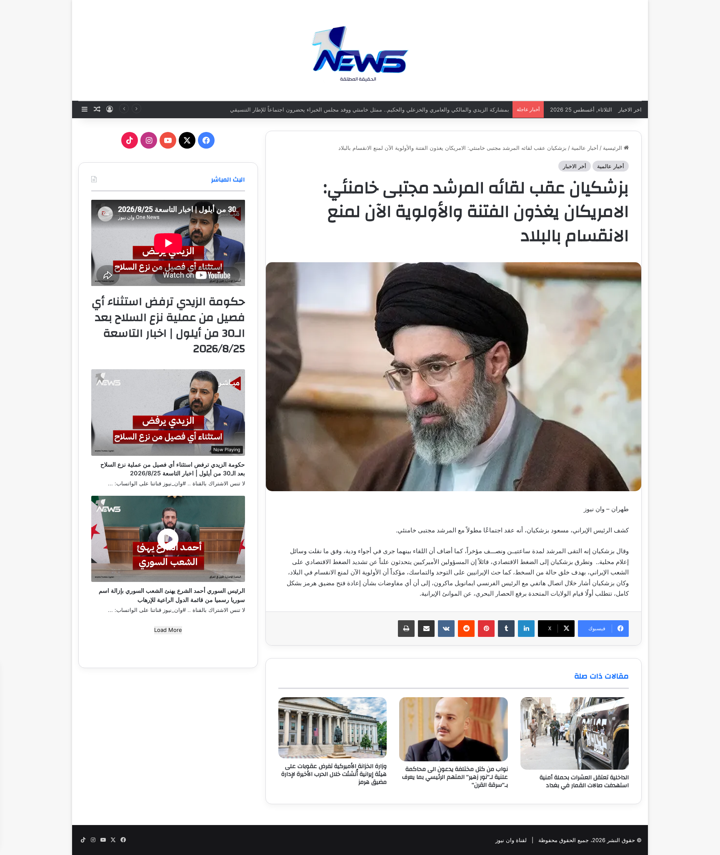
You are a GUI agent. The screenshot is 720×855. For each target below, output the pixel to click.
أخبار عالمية (584, 147)
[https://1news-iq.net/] (360, 50)
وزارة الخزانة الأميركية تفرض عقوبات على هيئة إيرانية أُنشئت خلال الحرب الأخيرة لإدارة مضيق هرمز (334, 774)
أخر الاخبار (574, 166)
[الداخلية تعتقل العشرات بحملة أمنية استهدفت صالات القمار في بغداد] (574, 733)
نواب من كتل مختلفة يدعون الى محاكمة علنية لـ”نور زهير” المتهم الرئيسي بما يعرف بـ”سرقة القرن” (455, 777)
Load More (168, 629)
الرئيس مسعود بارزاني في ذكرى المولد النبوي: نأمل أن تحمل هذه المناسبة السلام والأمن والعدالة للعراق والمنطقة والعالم (368, 109)
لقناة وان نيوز (511, 840)
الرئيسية (613, 147)
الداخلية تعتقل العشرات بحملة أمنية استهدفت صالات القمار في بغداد (584, 781)
